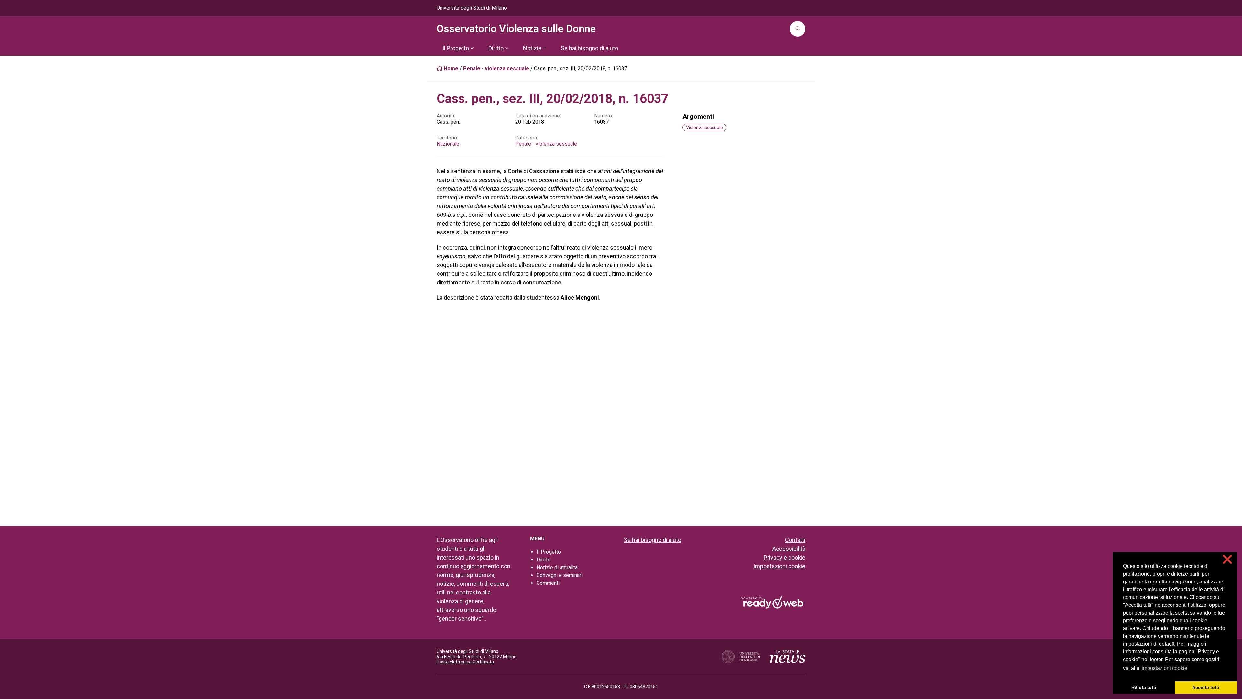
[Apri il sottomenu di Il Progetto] (472, 48)
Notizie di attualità (557, 567)
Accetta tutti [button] (1205, 687)
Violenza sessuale (704, 127)
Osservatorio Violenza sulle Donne (516, 29)
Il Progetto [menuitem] (455, 48)
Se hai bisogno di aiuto (652, 540)
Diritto (543, 560)
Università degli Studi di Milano (472, 8)
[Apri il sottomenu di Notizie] (544, 48)
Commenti (548, 583)
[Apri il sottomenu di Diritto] (506, 48)
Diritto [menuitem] (496, 48)
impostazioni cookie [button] (1164, 668)
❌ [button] (1227, 559)
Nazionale (448, 144)
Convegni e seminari (560, 575)
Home (450, 68)
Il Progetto (549, 552)
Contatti (795, 540)
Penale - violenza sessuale (496, 68)
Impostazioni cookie (779, 566)
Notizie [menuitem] (532, 48)
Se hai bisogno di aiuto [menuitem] (589, 48)
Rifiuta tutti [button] (1143, 687)
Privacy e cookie (784, 557)
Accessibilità (788, 548)
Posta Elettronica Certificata (465, 661)
